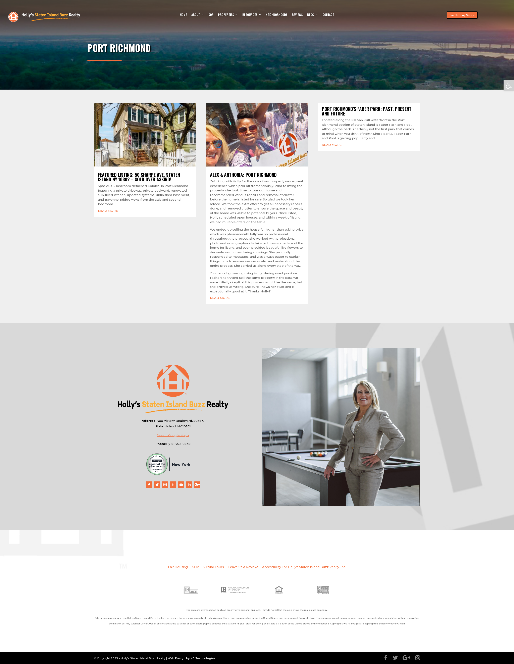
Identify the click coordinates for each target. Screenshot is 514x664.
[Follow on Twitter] (157, 484)
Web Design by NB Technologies (191, 658)
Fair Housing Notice (462, 15)
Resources (249, 15)
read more (108, 210)
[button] (509, 85)
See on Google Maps (173, 435)
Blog (310, 15)
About (195, 15)
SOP (211, 15)
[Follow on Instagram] (165, 484)
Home (183, 15)
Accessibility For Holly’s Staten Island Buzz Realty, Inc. (304, 567)
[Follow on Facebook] (149, 484)
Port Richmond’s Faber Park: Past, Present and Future (366, 111)
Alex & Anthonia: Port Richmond (243, 174)
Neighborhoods (277, 15)
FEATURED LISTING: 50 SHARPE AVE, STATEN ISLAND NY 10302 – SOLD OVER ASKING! (139, 177)
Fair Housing (178, 567)
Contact (328, 15)
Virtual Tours (213, 567)
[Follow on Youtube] (181, 484)
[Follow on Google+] (197, 484)
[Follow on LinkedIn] (189, 484)
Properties (226, 15)
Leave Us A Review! (243, 567)
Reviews (297, 15)
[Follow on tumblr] (173, 484)
